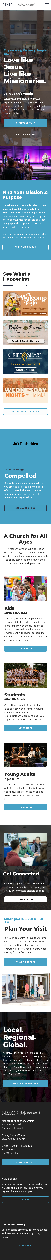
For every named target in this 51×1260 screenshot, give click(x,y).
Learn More (26, 649)
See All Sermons (25, 508)
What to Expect (26, 962)
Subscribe (25, 1245)
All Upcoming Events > (25, 412)
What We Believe (25, 247)
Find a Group (25, 899)
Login (25, 1199)
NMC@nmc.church (11, 1153)
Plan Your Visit (25, 123)
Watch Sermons (25, 134)
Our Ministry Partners (25, 1083)
